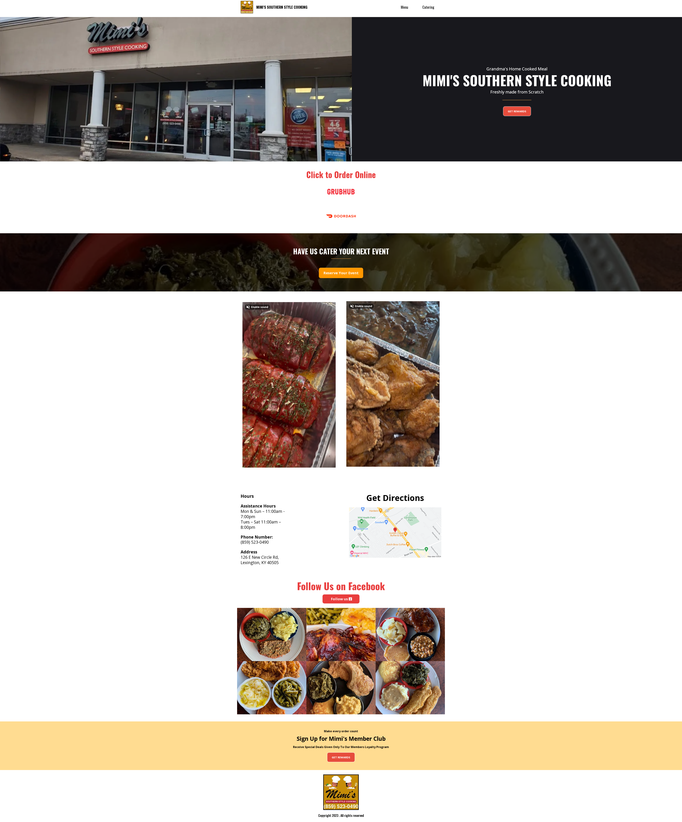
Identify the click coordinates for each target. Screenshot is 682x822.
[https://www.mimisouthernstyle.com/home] (247, 7)
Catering (428, 7)
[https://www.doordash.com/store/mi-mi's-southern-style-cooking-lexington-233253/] (341, 216)
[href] (395, 532)
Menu (404, 7)
